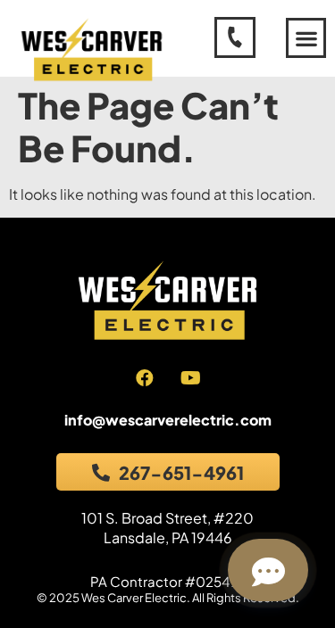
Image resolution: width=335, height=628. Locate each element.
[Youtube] (190, 378)
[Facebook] (145, 378)
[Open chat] (268, 570)
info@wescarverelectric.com (168, 419)
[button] (306, 38)
